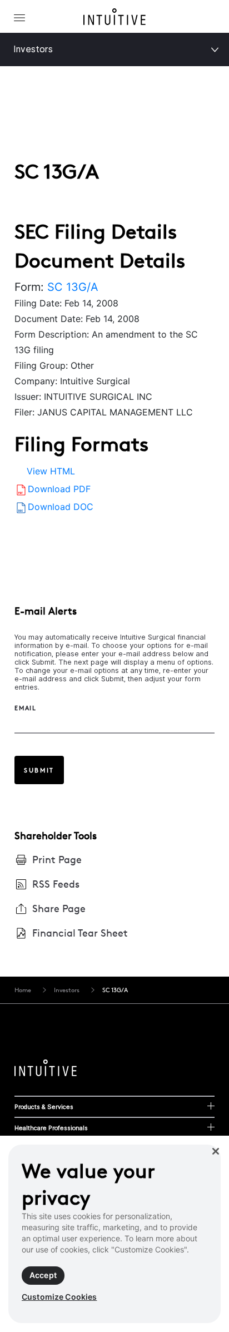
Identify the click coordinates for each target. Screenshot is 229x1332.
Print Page (57, 859)
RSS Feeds (55, 884)
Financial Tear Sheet (80, 933)
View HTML (51, 471)
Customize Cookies (59, 1297)
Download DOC (60, 506)
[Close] (215, 1151)
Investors (33, 49)
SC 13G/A (72, 287)
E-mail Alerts (45, 611)
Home (22, 990)
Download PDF (59, 488)
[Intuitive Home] (114, 18)
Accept (43, 1275)
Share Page (59, 908)
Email (25, 708)
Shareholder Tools (55, 835)
